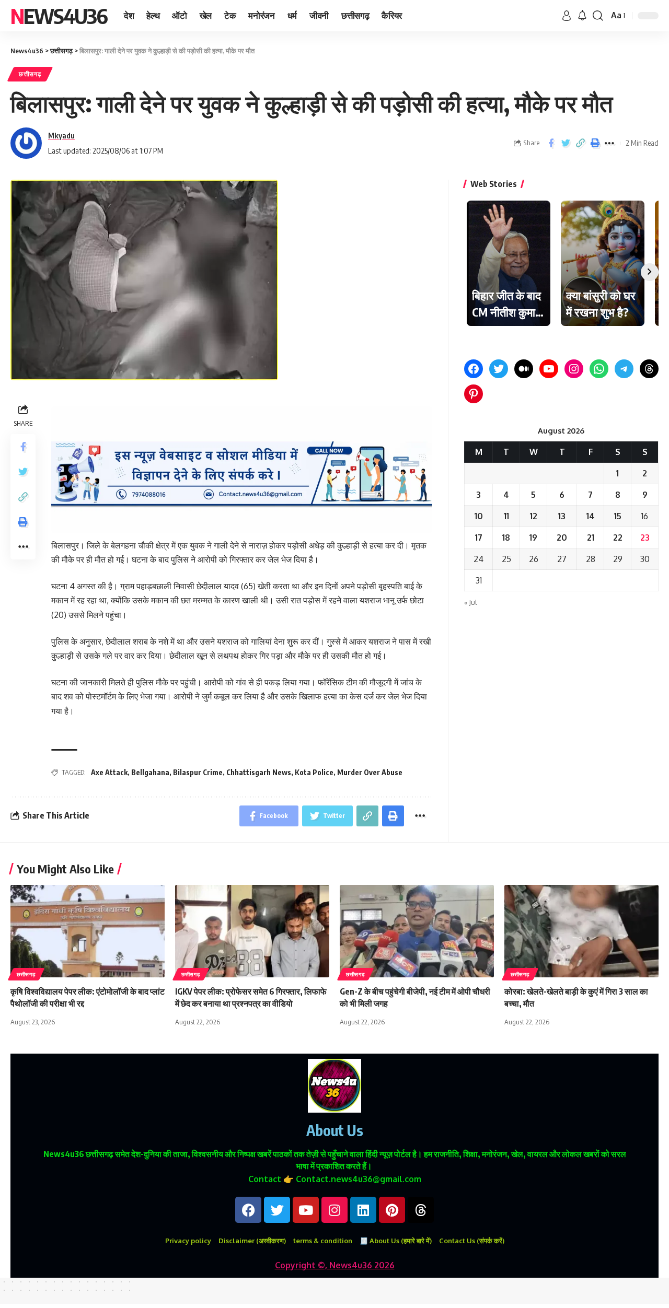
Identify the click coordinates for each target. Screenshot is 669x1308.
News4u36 (58, 15)
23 (645, 537)
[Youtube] (306, 1210)
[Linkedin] (363, 1210)
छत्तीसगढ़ (30, 74)
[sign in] (566, 15)
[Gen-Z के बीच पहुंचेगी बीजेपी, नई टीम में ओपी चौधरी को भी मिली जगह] (417, 931)
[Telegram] (624, 368)
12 (533, 516)
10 (479, 516)
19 (533, 537)
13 (562, 516)
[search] (598, 16)
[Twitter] (498, 368)
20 (562, 537)
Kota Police (314, 772)
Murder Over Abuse (369, 772)
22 (617, 537)
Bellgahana (150, 772)
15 (617, 516)
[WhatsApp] (599, 368)
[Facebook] (473, 368)
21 (590, 537)
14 (590, 516)
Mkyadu (61, 135)
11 (506, 516)
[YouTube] (548, 368)
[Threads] (649, 368)
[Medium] (523, 368)
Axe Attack (109, 772)
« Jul (470, 602)
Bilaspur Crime (198, 772)
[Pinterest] (473, 393)
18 (506, 537)
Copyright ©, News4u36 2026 (335, 1265)
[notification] (582, 15)
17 (478, 537)
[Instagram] (573, 368)
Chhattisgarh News (258, 772)
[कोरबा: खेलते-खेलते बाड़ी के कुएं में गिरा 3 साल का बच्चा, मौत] (581, 931)
